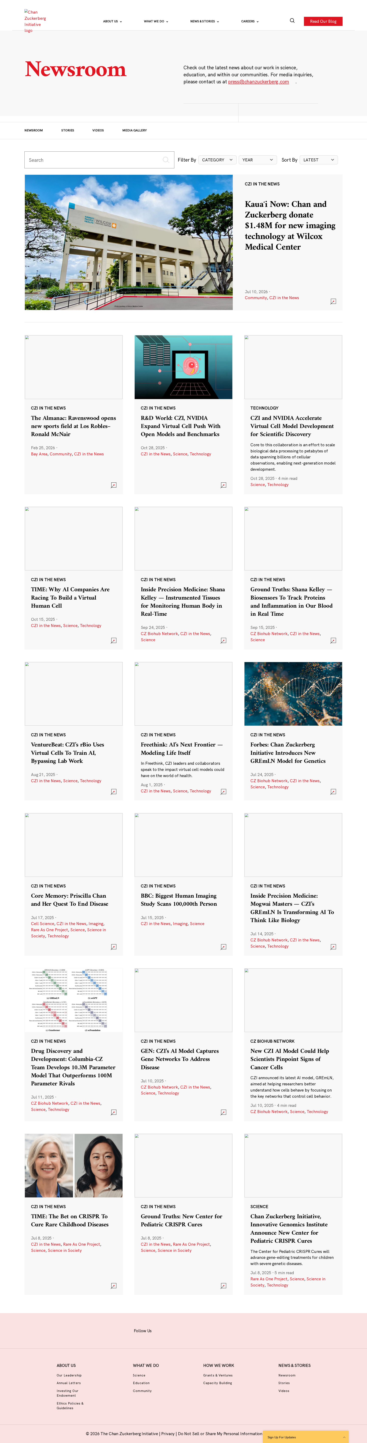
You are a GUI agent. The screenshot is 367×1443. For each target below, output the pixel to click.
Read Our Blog (323, 21)
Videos (98, 130)
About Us (111, 21)
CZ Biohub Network (159, 633)
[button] (217, 160)
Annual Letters (69, 1383)
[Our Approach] (36, 21)
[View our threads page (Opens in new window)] (188, 1330)
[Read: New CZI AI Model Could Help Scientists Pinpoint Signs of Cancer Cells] (293, 1044)
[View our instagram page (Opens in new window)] (175, 1330)
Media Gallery (134, 130)
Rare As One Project (49, 929)
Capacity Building (217, 1383)
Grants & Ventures (218, 1375)
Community (256, 297)
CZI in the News (284, 297)
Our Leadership (69, 1375)
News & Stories (203, 21)
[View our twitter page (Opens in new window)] (215, 1330)
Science (180, 453)
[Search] (292, 21)
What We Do (154, 21)
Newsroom (33, 130)
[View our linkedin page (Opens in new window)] (202, 1330)
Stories (67, 130)
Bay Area (39, 453)
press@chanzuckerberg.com (258, 81)
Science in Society (65, 1250)
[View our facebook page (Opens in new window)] (162, 1330)
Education (141, 1383)
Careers (248, 21)
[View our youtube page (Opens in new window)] (228, 1330)
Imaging (96, 923)
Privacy (168, 1433)
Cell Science (42, 923)
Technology (200, 453)
